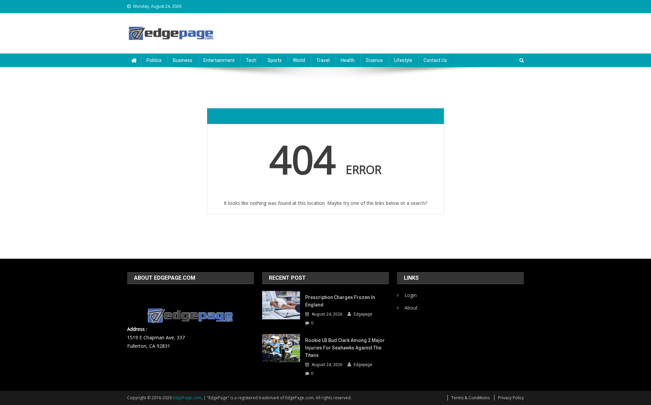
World (299, 60)
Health (348, 60)
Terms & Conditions (470, 398)
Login (411, 295)
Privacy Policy (511, 398)
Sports (275, 60)
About (411, 307)
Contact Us (435, 60)
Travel (323, 60)
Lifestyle (403, 60)
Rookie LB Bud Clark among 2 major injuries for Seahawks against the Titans (345, 348)
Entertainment (219, 60)
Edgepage (363, 314)
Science (374, 60)
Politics (154, 60)
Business (182, 60)
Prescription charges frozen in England (340, 301)
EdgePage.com (187, 398)
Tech (251, 60)
